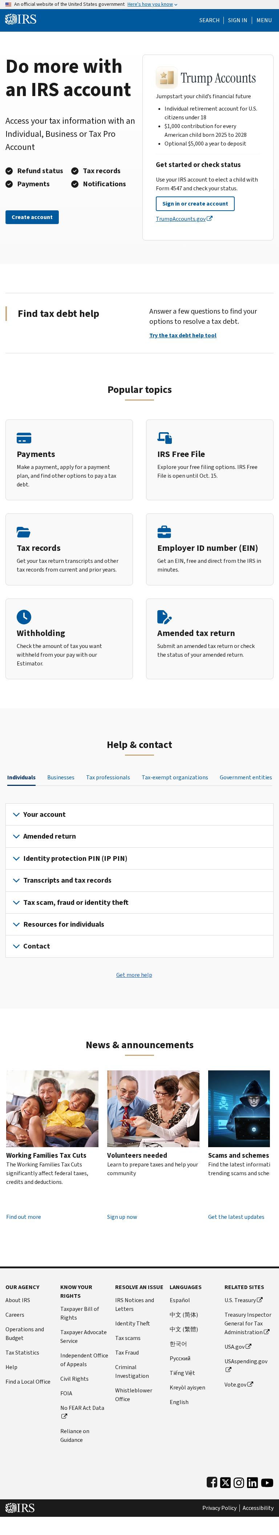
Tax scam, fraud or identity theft (76, 902)
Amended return (49, 836)
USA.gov (234, 1347)
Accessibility (258, 1508)
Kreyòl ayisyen (187, 1387)
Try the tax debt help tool (183, 335)
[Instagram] (239, 1481)
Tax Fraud (127, 1352)
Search (209, 20)
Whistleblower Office (133, 1395)
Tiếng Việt (182, 1373)
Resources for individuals (63, 924)
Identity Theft (132, 1323)
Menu (264, 20)
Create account (32, 217)
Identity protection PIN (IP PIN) (75, 858)
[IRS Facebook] (212, 1481)
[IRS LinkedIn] (252, 1481)
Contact (36, 946)
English (179, 1402)
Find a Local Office (27, 1381)
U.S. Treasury (240, 1300)
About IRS (17, 1300)
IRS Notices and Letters (134, 1304)
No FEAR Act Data (82, 1408)
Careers (14, 1315)
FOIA (66, 1393)
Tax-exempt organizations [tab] (175, 777)
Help (11, 1367)
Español (180, 1300)
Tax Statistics (22, 1352)
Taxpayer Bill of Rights (79, 1313)
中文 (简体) (184, 1315)
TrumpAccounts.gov (181, 219)
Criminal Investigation (132, 1371)
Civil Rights (74, 1379)
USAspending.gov (246, 1361)
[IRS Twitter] (225, 1481)
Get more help (134, 975)
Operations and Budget (24, 1333)
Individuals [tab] (21, 777)
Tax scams (128, 1338)
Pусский (180, 1358)
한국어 (178, 1344)
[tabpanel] (139, 880)
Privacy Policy (219, 1508)
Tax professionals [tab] (108, 777)
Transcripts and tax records (67, 880)
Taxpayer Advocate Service (83, 1336)
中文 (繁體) (184, 1329)
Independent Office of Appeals (84, 1360)
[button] (237, 20)
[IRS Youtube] (267, 1481)
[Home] (20, 19)
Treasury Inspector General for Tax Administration (248, 1323)
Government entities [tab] (246, 777)
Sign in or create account (195, 203)
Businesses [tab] (60, 777)
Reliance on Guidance (74, 1435)
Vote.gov (235, 1384)
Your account (44, 814)
